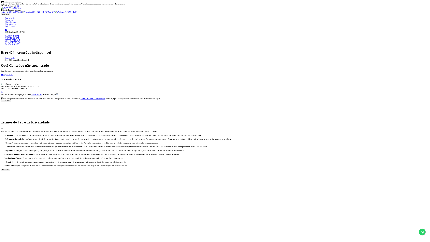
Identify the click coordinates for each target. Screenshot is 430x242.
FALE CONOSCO (12, 44)
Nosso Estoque (10, 22)
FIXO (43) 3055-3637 (9, 12)
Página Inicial (10, 18)
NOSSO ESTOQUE (12, 40)
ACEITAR (6, 101)
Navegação (5, 14)
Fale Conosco (10, 26)
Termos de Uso (36, 95)
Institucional (9, 20)
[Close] (2, 128)
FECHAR (6, 170)
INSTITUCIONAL (12, 38)
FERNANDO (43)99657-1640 (61, 12)
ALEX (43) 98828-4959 (30, 12)
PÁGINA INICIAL (12, 36)
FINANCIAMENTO (13, 42)
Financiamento (10, 24)
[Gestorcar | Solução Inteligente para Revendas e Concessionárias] (57, 95)
